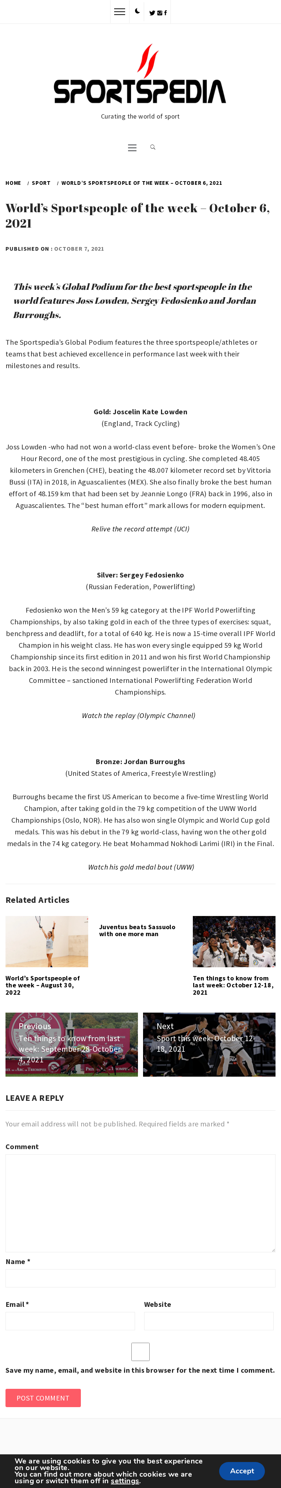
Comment (22, 1146)
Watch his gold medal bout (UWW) (141, 866)
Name (17, 1261)
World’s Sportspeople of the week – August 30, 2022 (42, 985)
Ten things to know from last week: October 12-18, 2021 (233, 985)
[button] (137, 11)
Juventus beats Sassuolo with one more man (137, 930)
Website (158, 1304)
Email (17, 1304)
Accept (242, 1471)
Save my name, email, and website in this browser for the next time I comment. (140, 1370)
